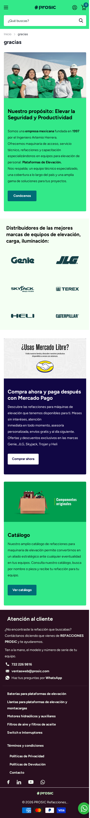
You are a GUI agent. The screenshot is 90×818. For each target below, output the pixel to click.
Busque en (81, 20)
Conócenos (22, 196)
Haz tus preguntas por (37, 678)
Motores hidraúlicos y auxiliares (31, 716)
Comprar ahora (23, 459)
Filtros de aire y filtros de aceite (31, 724)
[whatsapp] (43, 782)
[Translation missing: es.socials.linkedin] (19, 782)
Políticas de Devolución (28, 764)
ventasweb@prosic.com (30, 671)
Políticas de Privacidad (27, 756)
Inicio (8, 34)
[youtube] (30, 782)
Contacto (17, 773)
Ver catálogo (6, 8)
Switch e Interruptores (24, 733)
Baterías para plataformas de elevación (36, 694)
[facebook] (8, 782)
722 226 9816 (22, 664)
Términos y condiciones (25, 746)
